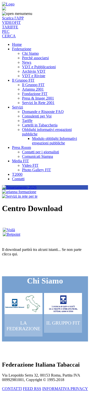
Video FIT (30, 165)
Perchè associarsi (35, 58)
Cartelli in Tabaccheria (40, 125)
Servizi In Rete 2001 (38, 103)
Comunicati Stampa (37, 156)
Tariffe (27, 120)
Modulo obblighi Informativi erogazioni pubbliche (54, 140)
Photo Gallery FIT (36, 170)
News (26, 62)
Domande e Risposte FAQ (43, 112)
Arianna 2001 (33, 89)
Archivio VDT (34, 71)
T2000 (17, 174)
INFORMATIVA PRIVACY (65, 389)
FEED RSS (32, 389)
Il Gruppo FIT (23, 80)
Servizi (17, 107)
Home (17, 44)
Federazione (21, 49)
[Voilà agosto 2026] (9, 230)
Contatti (18, 179)
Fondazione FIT (35, 94)
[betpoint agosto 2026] (11, 234)
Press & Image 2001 (38, 98)
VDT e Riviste (33, 76)
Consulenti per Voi (37, 116)
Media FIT (20, 161)
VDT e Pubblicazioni (39, 67)
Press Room (21, 147)
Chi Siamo (30, 53)
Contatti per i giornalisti (40, 152)
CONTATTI (12, 389)
